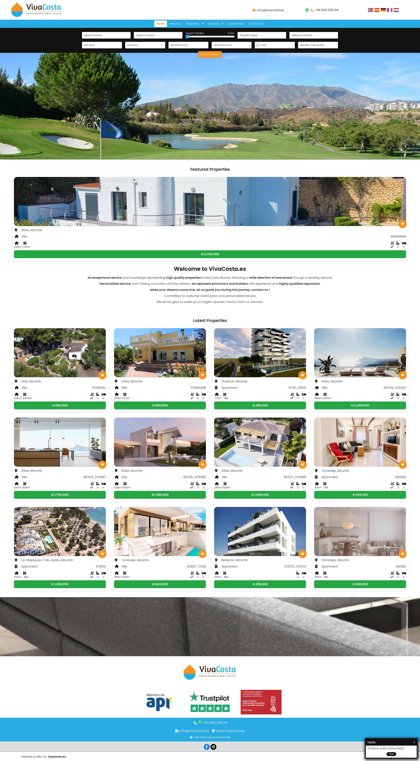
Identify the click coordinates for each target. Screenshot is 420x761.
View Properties (210, 54)
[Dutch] (396, 9)
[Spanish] (377, 9)
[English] (371, 9)
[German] (383, 9)
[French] (390, 9)
